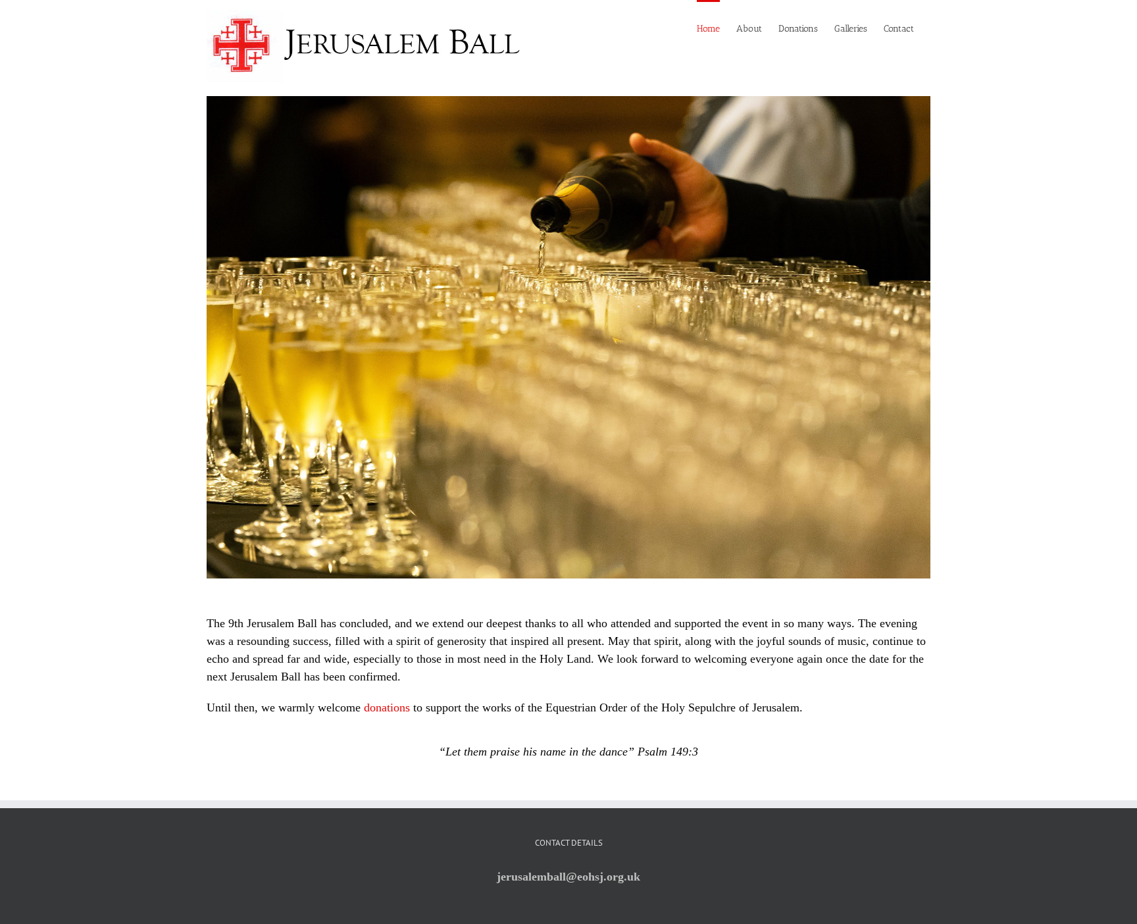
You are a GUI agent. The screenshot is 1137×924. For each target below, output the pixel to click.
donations (387, 707)
